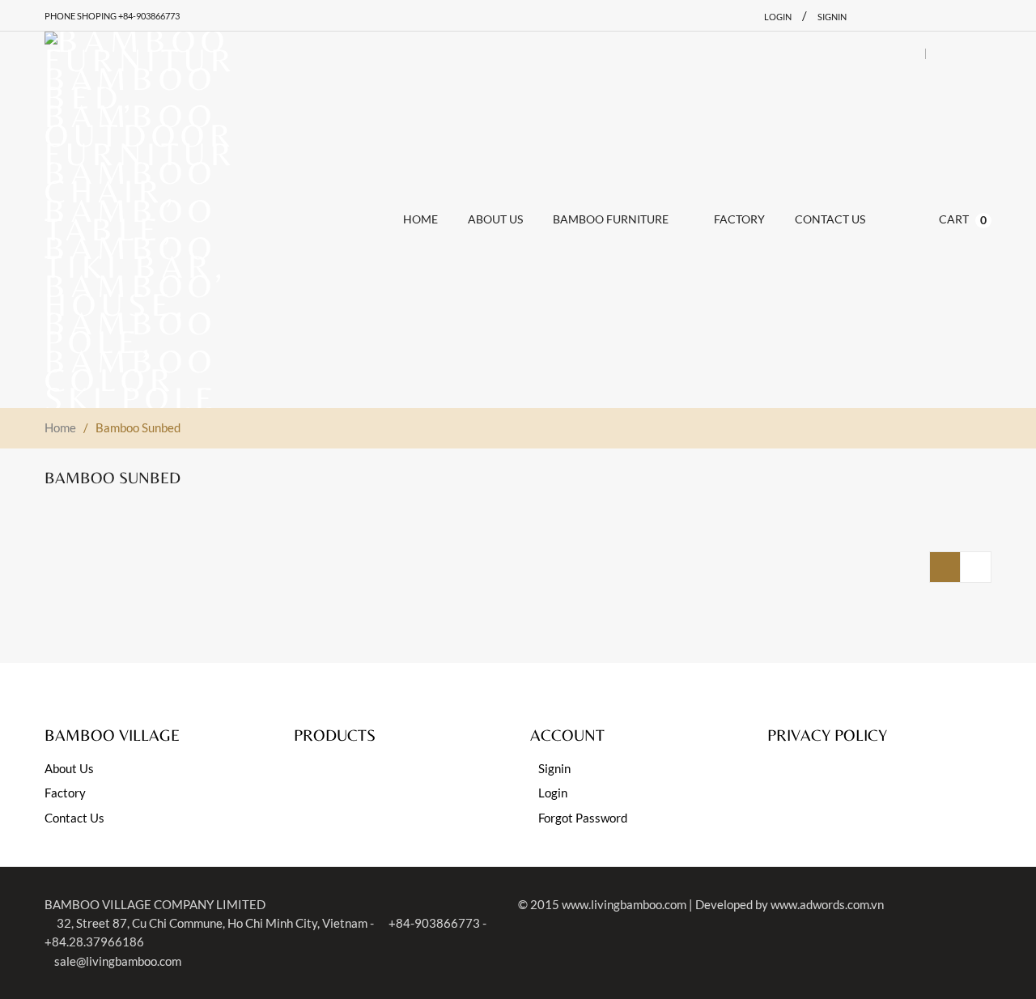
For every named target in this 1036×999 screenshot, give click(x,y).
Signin (832, 16)
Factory (65, 792)
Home (60, 427)
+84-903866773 (433, 923)
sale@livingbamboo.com (117, 961)
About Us (69, 768)
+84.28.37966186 (94, 941)
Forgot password (582, 817)
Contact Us (74, 817)
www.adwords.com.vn (827, 904)
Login (778, 16)
